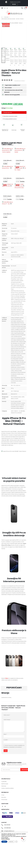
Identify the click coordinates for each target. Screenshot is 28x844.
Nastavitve (11, 841)
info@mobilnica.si (9, 831)
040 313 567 (7, 825)
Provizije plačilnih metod (10, 119)
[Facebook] (5, 8)
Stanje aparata (8, 112)
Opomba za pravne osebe (10, 116)
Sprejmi (4, 841)
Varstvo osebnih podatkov (7, 788)
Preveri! (14, 4)
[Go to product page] (7, 153)
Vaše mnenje (7, 719)
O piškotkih (4, 781)
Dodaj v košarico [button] (11, 150)
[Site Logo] (14, 12)
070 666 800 (7, 828)
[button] (2, 8)
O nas (2, 795)
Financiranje (4, 799)
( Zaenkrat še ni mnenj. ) (19, 80)
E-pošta (6, 739)
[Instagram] (7, 8)
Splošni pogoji (4, 783)
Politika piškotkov (5, 839)
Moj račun (3, 797)
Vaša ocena (7, 715)
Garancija (3, 786)
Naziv (5, 734)
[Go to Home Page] (1, 17)
